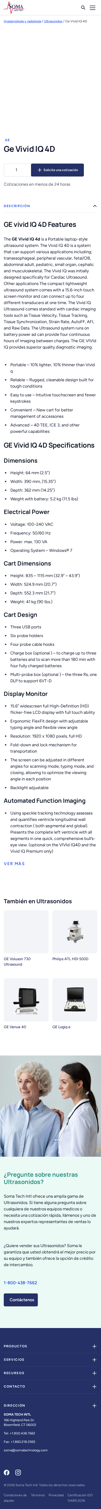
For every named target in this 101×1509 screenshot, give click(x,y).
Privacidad (56, 1495)
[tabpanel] (50, 533)
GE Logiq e (61, 1027)
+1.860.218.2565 (23, 1442)
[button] (14, 864)
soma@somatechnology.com (26, 1450)
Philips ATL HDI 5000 (70, 959)
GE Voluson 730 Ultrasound (17, 962)
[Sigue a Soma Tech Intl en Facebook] (6, 1472)
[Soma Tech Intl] (14, 7)
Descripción (17, 206)
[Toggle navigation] (92, 7)
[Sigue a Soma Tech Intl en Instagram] (18, 1472)
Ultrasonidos (53, 21)
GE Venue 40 (15, 1027)
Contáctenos (22, 1299)
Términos (38, 1495)
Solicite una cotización (60, 170)
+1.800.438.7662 (22, 1433)
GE (7, 140)
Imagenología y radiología (22, 21)
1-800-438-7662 (20, 1282)
